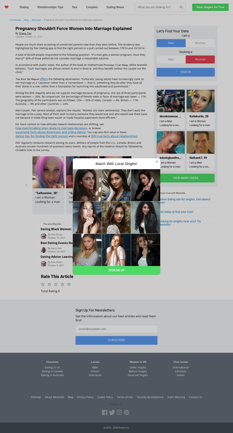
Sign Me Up (116, 270)
